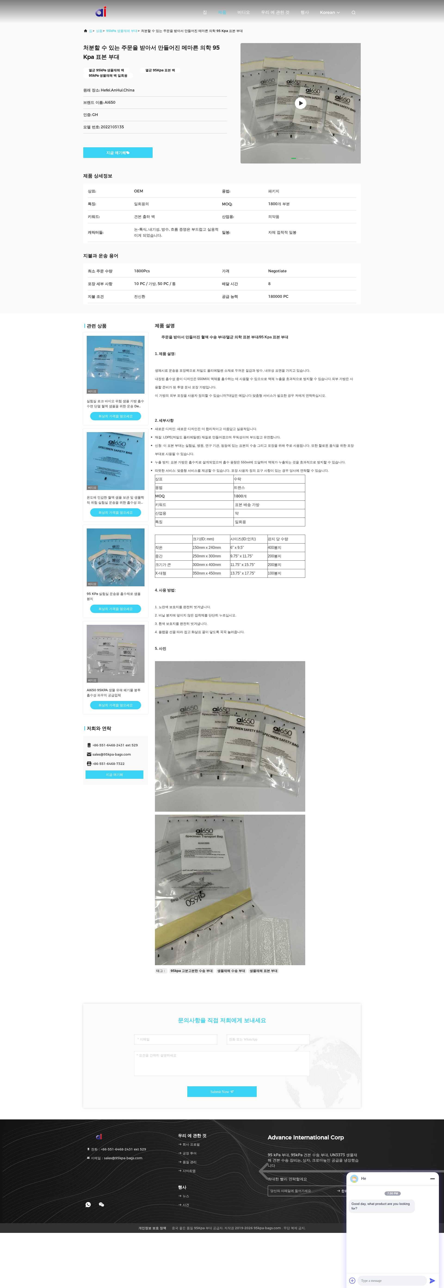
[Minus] (432, 1178)
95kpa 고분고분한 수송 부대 (192, 971)
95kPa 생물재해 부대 (121, 31)
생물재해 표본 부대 (264, 971)
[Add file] (352, 1280)
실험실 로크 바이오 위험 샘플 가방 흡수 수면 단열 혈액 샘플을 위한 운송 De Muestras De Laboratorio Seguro (115, 406)
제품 (222, 12)
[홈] (102, 11)
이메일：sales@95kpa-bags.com (116, 1158)
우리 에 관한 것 (275, 12)
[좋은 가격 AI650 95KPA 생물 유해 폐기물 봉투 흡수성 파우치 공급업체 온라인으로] (116, 654)
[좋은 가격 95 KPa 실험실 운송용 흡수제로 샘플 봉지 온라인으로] (116, 557)
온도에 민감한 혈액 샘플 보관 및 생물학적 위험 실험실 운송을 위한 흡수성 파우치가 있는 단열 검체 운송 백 (115, 502)
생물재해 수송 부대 (231, 971)
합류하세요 (347, 1191)
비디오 (243, 12)
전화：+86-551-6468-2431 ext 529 (118, 1149)
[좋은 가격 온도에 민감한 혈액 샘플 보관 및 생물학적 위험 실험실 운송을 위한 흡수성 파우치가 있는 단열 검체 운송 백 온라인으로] (116, 461)
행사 (305, 12)
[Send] (432, 1280)
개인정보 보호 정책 (152, 1228)
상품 (99, 31)
